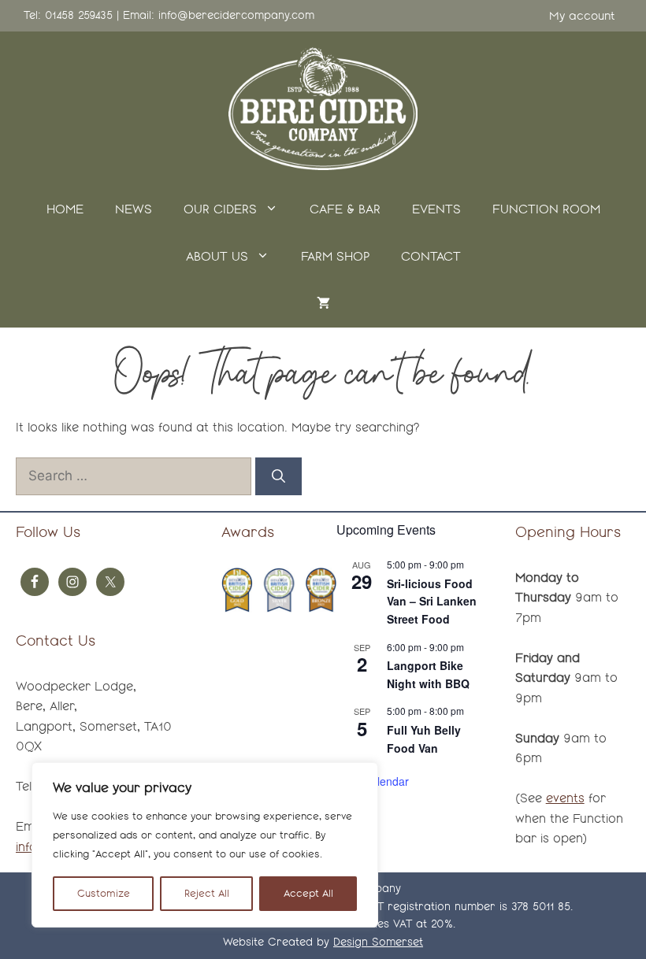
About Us (217, 256)
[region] (205, 845)
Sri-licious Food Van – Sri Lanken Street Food (432, 601)
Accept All (308, 893)
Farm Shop (335, 256)
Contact (431, 256)
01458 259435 (79, 15)
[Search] (278, 476)
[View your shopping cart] (323, 304)
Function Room (546, 209)
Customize (103, 893)
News (133, 209)
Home (65, 209)
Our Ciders (220, 209)
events (565, 798)
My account (581, 16)
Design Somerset (378, 942)
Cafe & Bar (345, 209)
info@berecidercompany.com (236, 15)
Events (436, 209)
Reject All (206, 893)
